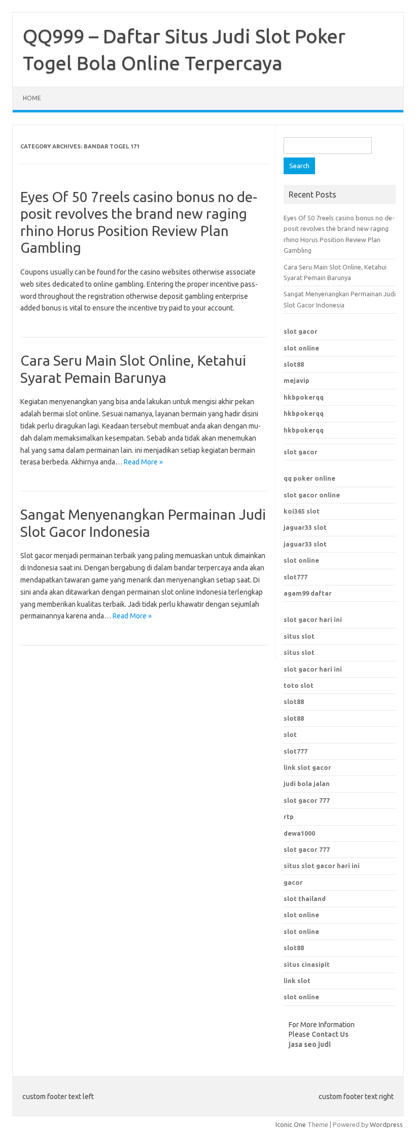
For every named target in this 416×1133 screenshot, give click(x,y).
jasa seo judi (310, 1044)
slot (290, 734)
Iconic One (290, 1124)
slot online (301, 347)
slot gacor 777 (307, 849)
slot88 (294, 364)
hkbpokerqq (304, 397)
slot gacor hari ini (313, 619)
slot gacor (301, 331)
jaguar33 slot (305, 527)
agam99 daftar (308, 593)
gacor (293, 882)
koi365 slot (302, 511)
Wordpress (386, 1124)
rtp (289, 816)
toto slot (299, 685)
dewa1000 (299, 833)
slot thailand (305, 898)
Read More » (143, 462)
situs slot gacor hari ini (322, 865)
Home (32, 98)
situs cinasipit (307, 964)
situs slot (299, 636)
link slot (297, 980)
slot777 (295, 576)
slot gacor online (312, 494)
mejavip (296, 380)
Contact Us (330, 1034)
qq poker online (309, 478)
